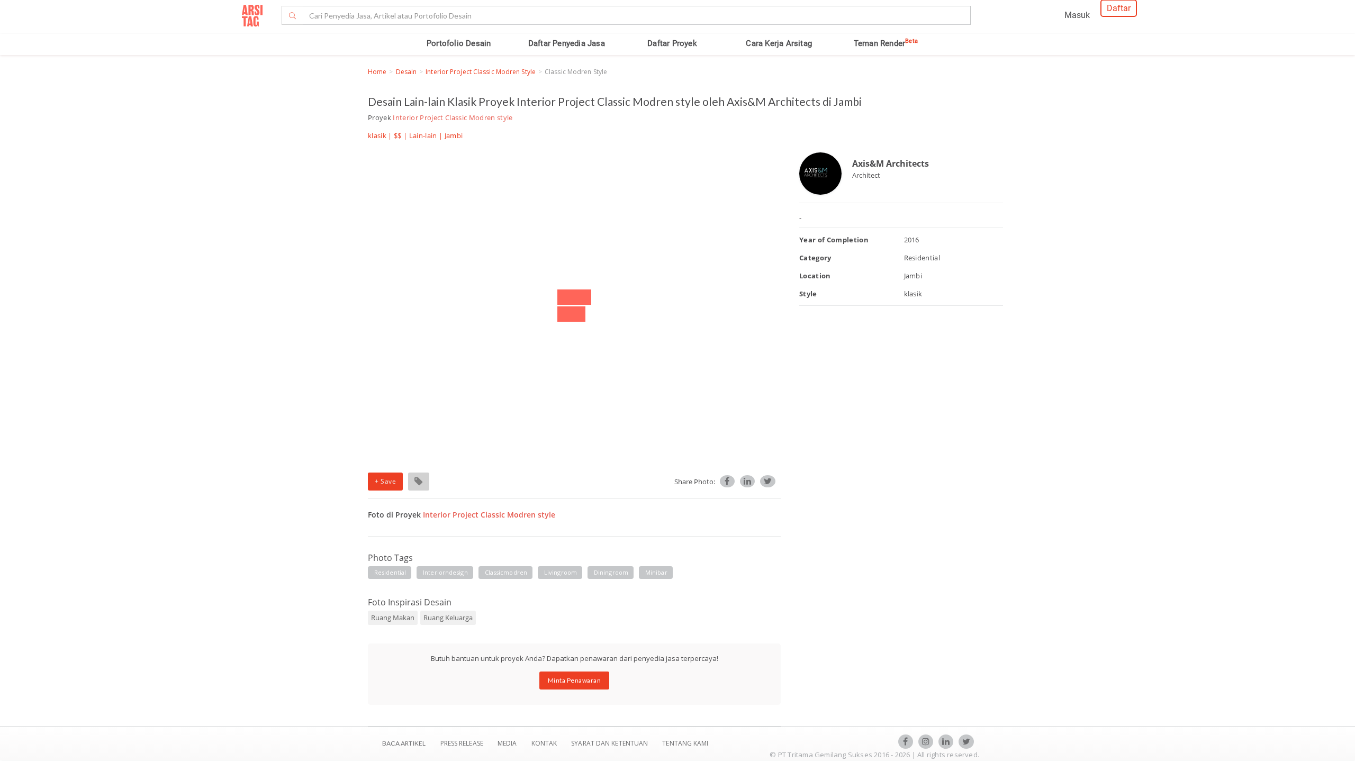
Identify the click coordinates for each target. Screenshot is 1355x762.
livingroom (560, 572)
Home (377, 71)
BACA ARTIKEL (404, 743)
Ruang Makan (392, 617)
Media (508, 743)
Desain (406, 71)
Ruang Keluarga (448, 617)
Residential (390, 572)
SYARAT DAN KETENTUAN (610, 743)
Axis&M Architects (890, 163)
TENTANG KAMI (685, 743)
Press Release (461, 743)
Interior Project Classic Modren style (481, 71)
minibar (656, 572)
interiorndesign (445, 572)
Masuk (1077, 15)
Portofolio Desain (459, 43)
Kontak (545, 743)
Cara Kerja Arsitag (779, 43)
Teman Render (886, 43)
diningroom (611, 572)
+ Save (385, 481)
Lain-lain (423, 135)
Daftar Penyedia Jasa (566, 43)
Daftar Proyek (672, 43)
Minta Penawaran (574, 680)
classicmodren (506, 572)
